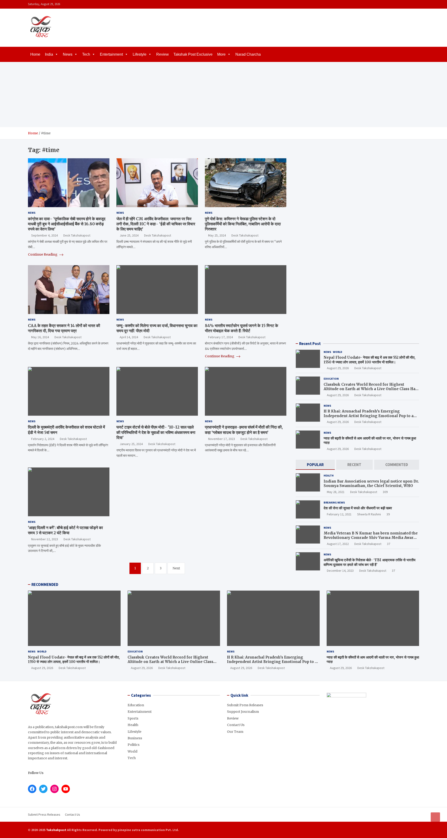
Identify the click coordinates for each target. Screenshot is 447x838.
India (49, 54)
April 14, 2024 (129, 337)
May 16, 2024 (40, 337)
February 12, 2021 (339, 514)
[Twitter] (410, 4)
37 (388, 544)
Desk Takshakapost (76, 235)
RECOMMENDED (44, 584)
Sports (133, 718)
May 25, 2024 (217, 235)
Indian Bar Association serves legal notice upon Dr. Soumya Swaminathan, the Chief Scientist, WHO (371, 483)
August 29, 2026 (338, 368)
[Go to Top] (435, 817)
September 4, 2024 (44, 235)
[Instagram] (404, 4)
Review (162, 54)
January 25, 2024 (131, 444)
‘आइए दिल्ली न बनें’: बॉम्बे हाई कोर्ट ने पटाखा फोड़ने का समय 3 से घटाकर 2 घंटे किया (65, 530)
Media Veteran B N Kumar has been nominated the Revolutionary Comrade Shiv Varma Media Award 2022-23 (371, 537)
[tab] (315, 465)
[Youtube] (416, 4)
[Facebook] (398, 4)
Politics (133, 745)
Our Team (235, 732)
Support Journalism (243, 712)
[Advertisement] (223, 94)
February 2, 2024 (42, 439)
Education (331, 378)
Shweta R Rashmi (369, 514)
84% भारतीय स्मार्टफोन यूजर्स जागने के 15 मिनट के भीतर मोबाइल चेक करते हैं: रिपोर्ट (241, 328)
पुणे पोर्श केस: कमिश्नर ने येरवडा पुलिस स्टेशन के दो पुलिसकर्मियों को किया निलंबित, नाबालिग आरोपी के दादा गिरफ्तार (243, 224)
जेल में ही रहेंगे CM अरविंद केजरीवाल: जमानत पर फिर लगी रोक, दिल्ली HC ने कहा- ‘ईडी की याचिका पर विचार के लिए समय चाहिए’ (155, 224)
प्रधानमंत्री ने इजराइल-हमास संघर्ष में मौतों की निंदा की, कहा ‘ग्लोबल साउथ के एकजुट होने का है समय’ (244, 430)
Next (176, 568)
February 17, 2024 (220, 337)
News (67, 54)
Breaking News (334, 502)
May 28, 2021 (336, 492)
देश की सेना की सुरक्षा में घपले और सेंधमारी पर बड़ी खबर (358, 508)
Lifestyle (139, 54)
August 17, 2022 (338, 544)
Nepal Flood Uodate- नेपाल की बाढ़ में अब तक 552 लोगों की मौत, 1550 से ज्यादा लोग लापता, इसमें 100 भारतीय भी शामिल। (369, 359)
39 (388, 514)
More (221, 54)
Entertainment (111, 54)
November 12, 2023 (44, 539)
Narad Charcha (248, 54)
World (337, 352)
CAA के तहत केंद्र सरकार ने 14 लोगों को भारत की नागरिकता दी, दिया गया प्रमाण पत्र (64, 328)
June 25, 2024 (129, 235)
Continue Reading (43, 254)
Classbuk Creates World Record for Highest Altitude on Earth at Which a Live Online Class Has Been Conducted (370, 389)
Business (135, 738)
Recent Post (310, 343)
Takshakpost (56, 830)
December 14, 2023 (340, 570)
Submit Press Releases (245, 705)
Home (35, 54)
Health (329, 475)
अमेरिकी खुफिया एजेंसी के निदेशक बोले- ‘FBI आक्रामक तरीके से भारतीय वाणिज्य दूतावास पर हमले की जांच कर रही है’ (369, 562)
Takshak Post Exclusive (193, 54)
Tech (86, 54)
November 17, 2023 (221, 439)
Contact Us (235, 725)
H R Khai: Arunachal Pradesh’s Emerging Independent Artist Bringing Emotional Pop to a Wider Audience (368, 415)
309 (385, 492)
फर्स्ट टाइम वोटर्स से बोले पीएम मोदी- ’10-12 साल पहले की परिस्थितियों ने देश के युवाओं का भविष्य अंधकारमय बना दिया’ (155, 432)
